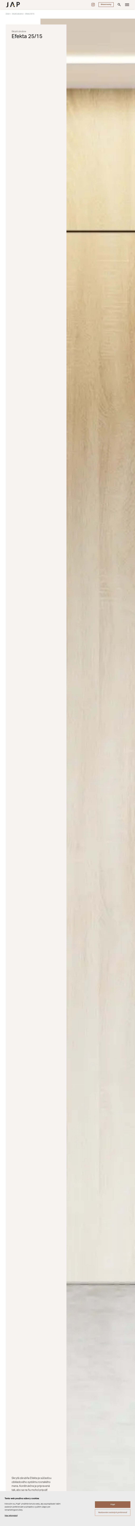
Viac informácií (11, 1516)
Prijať (112, 1505)
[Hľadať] (119, 4)
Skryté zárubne (17, 14)
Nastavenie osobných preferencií (112, 1512)
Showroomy (106, 4)
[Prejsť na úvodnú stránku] (13, 4)
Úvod (7, 14)
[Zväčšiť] (87, 765)
